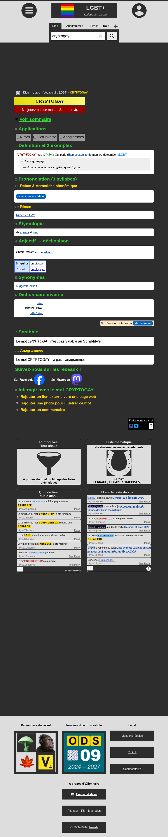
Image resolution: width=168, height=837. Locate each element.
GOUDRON (24, 526)
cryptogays (38, 269)
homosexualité (78, 154)
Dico (26, 92)
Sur (23, 379)
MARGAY (36, 313)
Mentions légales (132, 735)
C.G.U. (132, 752)
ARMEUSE (46, 543)
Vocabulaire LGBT (55, 92)
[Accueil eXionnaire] (18, 92)
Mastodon (94, 810)
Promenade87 (107, 560)
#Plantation (38, 501)
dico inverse (142, 323)
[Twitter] (136, 427)
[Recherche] (112, 36)
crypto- (24, 232)
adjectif (48, 252)
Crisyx (91, 547)
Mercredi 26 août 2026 (136, 527)
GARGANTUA (47, 514)
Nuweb (93, 827)
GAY (40, 303)
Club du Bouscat (96, 527)
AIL (28, 535)
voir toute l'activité (72, 571)
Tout (71, 556)
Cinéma (48, 154)
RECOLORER (34, 561)
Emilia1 (91, 497)
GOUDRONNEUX (48, 522)
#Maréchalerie (36, 552)
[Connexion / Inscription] (139, 10)
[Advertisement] (84, 64)
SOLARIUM (95, 539)
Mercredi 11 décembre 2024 (127, 497)
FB (83, 810)
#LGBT (122, 154)
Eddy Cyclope (95, 506)
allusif (33, 286)
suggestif (22, 286)
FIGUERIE (25, 505)
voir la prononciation (31, 196)
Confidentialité (132, 769)
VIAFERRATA (103, 518)
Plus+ (77, 509)
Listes (36, 92)
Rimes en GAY (25, 215)
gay (35, 232)
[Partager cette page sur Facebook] (131, 426)
